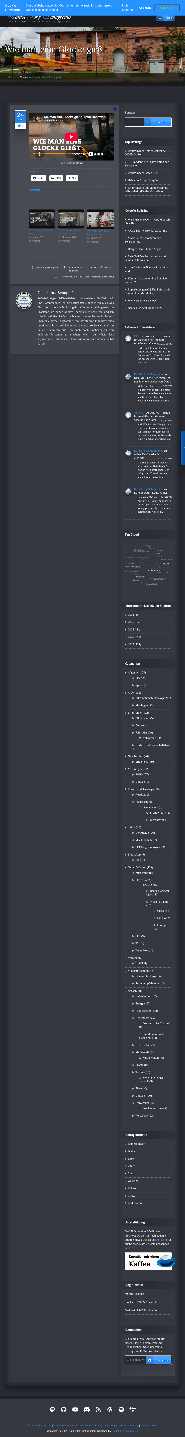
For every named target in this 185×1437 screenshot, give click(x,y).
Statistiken (134, 855)
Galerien (133, 1181)
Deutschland (150, 807)
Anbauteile (149, 738)
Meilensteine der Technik (151, 1080)
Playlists (140, 880)
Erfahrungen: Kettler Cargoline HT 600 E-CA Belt (147, 153)
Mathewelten (151, 1058)
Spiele (139, 685)
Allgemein (134, 673)
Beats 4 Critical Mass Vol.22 (145, 308)
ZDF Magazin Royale (148, 847)
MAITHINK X (143, 840)
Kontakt (32, 1426)
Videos (132, 1188)
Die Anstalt (142, 833)
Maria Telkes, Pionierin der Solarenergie (143, 240)
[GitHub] (64, 1411)
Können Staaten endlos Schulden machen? (146, 281)
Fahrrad (147, 886)
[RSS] (98, 1411)
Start (14, 77)
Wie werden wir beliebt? (143, 301)
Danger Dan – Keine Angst (144, 249)
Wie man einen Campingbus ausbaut (69, 232)
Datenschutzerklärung (65, 1426)
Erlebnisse (141, 762)
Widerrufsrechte (129, 1426)
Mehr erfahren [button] (127, 7)
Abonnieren (162, 1360)
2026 (131, 615)
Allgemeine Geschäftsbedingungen (99, 1426)
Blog (138, 860)
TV (137, 943)
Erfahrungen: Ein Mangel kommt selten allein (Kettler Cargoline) (146, 190)
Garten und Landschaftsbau (152, 745)
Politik (139, 775)
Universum (142, 1103)
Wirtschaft (141, 1116)
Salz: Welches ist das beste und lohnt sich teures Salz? (145, 259)
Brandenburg (158, 813)
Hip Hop (162, 918)
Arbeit (131, 693)
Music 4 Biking (159, 902)
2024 (131, 630)
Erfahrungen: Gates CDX (143, 173)
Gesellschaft (143, 1045)
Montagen (141, 705)
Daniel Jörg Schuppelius (47, 268)
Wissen (24, 77)
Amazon (161, 1240)
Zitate (131, 1166)
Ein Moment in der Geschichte (152, 1036)
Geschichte (142, 1018)
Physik (139, 1065)
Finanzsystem (143, 1011)
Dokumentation (75, 268)
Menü (169, 18)
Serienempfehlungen (148, 983)
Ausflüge (140, 795)
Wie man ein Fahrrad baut (40, 232)
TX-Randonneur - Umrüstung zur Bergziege (147, 164)
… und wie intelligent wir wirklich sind (146, 270)
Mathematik (142, 1052)
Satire (131, 827)
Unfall (139, 963)
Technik (140, 1072)
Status (132, 1173)
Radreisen (141, 802)
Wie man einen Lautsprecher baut (98, 233)
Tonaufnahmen (137, 867)
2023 (131, 637)
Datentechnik (143, 996)
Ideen (138, 678)
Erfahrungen (135, 713)
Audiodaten (135, 1203)
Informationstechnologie (150, 698)
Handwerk (73, 271)
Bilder (131, 1151)
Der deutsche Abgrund (156, 1023)
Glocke (93, 268)
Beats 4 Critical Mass (157, 893)
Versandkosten (149, 1426)
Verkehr (132, 958)
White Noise (142, 951)
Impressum (45, 1426)
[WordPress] (109, 1411)
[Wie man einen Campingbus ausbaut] (71, 218)
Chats (131, 1196)
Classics (162, 911)
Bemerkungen (136, 1144)
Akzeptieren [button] (167, 7)
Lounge (161, 925)
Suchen (130, 113)
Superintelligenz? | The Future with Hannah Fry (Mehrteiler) (148, 292)
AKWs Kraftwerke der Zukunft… (147, 231)
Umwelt (140, 782)
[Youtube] (75, 1411)
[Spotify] (121, 1411)
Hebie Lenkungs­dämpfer (143, 180)
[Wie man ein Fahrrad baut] (42, 218)
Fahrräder (141, 733)
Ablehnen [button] (145, 7)
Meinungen (135, 769)
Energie (140, 1004)
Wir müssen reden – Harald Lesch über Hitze (147, 222)
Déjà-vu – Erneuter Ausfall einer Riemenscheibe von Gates (152, 340)
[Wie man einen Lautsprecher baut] (100, 219)
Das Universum (152, 1108)
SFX (138, 936)
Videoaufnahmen (138, 971)
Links (131, 1159)
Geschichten (135, 756)
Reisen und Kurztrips (141, 789)
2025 (131, 622)
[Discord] (86, 1411)
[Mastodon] (52, 1411)
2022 (131, 644)
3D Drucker (142, 718)
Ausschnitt (142, 873)
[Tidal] (132, 1411)
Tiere (138, 1089)
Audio (139, 725)
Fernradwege (158, 820)
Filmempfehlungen (146, 976)
